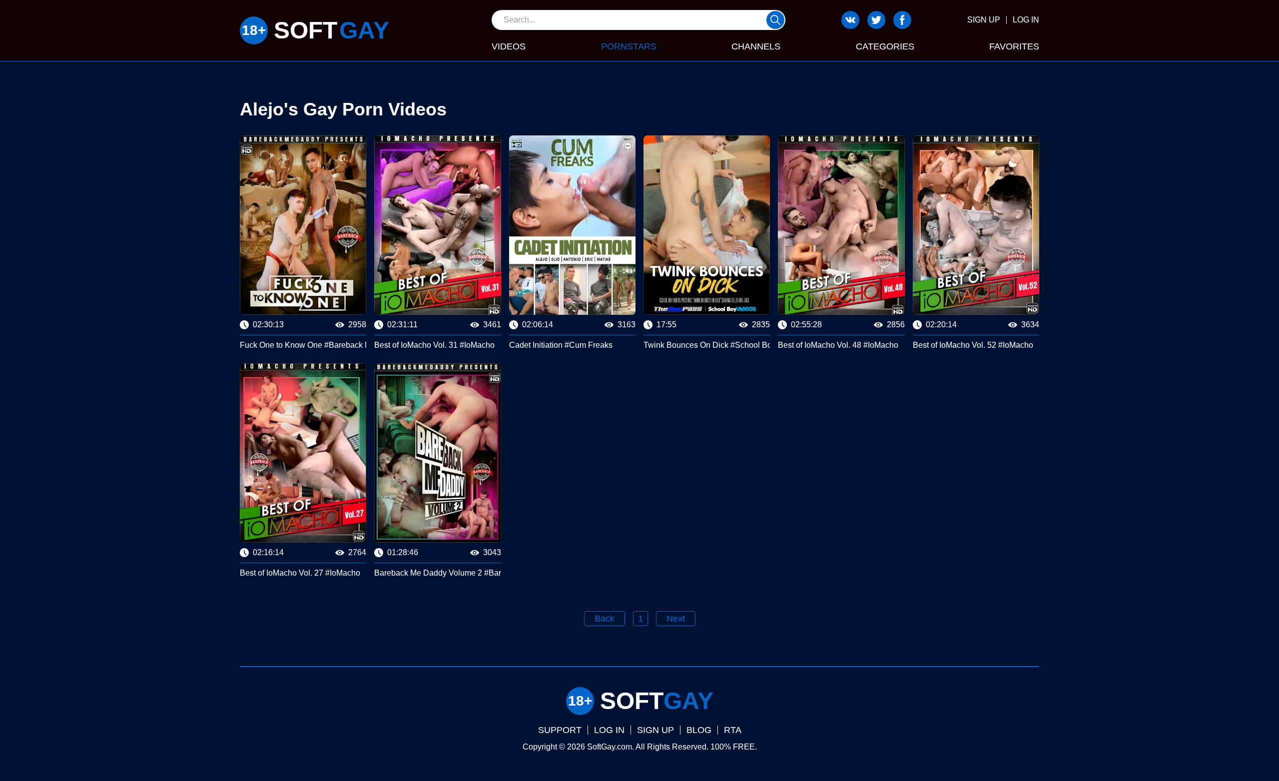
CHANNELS (755, 46)
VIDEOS (509, 46)
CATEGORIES (885, 46)
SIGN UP (983, 19)
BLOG (698, 730)
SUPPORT (560, 730)
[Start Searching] (775, 20)
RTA (732, 730)
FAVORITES (1014, 46)
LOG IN (1026, 19)
